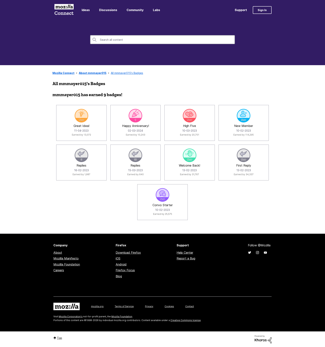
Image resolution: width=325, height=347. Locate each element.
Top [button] (59, 337)
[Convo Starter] (162, 195)
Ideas (86, 10)
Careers (58, 270)
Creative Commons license (185, 320)
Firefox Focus (125, 270)
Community (135, 10)
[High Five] (189, 115)
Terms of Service (124, 306)
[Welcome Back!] (189, 155)
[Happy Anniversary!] (135, 115)
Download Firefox (128, 252)
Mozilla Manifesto (66, 258)
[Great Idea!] (81, 115)
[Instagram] (257, 252)
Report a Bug (186, 258)
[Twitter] (249, 252)
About (57, 252)
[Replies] (81, 155)
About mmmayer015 (92, 73)
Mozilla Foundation (66, 264)
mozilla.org (97, 306)
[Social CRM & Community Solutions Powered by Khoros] (263, 339)
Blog (119, 276)
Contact (189, 306)
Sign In (262, 10)
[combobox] (162, 39)
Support (241, 10)
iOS (118, 258)
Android (121, 264)
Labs (156, 10)
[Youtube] (265, 252)
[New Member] (243, 115)
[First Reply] (243, 155)
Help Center (185, 252)
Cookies (169, 306)
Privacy (149, 306)
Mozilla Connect (63, 10)
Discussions (108, 10)
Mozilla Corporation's (71, 316)
